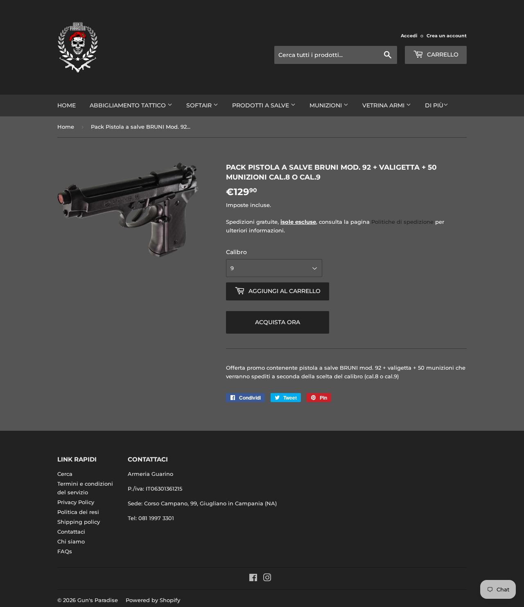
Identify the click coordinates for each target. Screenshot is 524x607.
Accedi (409, 36)
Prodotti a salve (261, 105)
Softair (199, 105)
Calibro (236, 252)
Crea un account (447, 36)
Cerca (64, 474)
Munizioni (326, 105)
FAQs (64, 551)
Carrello (441, 54)
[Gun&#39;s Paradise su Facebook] (253, 578)
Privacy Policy (75, 502)
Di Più (434, 105)
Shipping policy (78, 521)
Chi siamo (71, 541)
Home (66, 105)
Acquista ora (277, 322)
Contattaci (71, 531)
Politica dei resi (78, 512)
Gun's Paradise (97, 600)
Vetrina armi (384, 105)
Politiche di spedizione (402, 221)
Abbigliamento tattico (128, 105)
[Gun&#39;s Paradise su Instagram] (267, 578)
